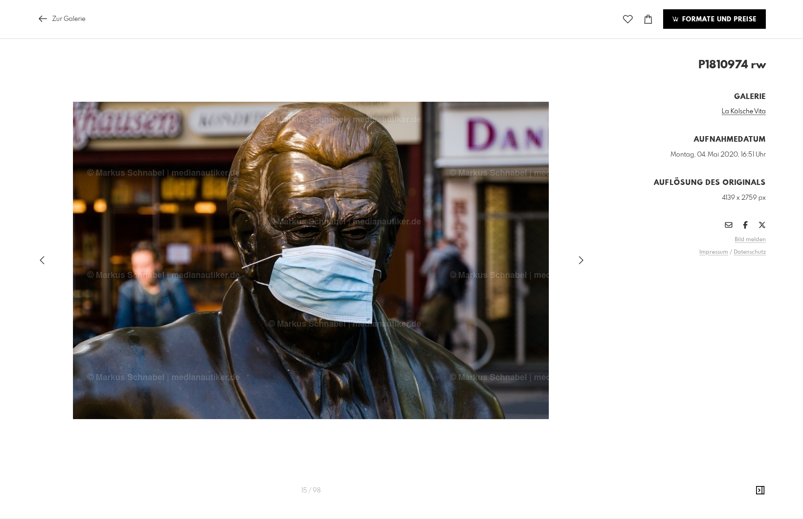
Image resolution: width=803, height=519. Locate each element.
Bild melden (750, 240)
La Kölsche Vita (744, 111)
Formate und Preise (718, 19)
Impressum (713, 252)
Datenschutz (750, 252)
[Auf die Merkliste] (627, 19)
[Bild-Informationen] (760, 490)
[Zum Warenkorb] (648, 19)
